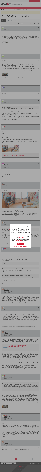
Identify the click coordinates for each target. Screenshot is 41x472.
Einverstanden (20, 243)
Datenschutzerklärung (22, 237)
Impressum (25, 246)
